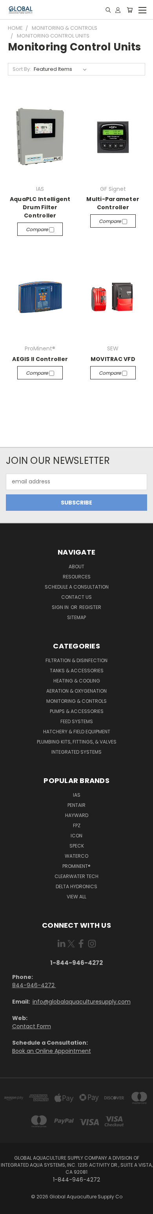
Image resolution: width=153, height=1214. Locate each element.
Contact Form (31, 1026)
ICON (76, 835)
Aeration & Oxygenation (76, 691)
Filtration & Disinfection (76, 660)
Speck (76, 845)
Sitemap (76, 617)
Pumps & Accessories (77, 711)
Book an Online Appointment (51, 1051)
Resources (77, 576)
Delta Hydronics (76, 886)
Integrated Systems (76, 752)
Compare (37, 229)
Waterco (76, 856)
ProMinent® (76, 866)
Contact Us (76, 597)
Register (90, 607)
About (76, 566)
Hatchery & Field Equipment (76, 731)
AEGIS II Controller (40, 359)
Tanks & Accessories (77, 670)
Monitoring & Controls (76, 701)
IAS (76, 795)
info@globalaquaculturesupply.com (82, 1002)
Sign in (61, 607)
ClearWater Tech (76, 876)
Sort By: (22, 69)
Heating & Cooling (76, 680)
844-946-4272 (34, 985)
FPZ (76, 825)
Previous (12, 1206)
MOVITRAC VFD (113, 359)
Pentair (76, 805)
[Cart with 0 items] (130, 10)
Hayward (76, 815)
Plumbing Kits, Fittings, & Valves (77, 741)
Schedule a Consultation (77, 587)
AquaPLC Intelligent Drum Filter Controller (40, 207)
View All (76, 896)
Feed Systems (76, 721)
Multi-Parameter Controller (112, 203)
